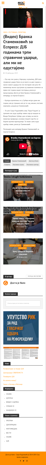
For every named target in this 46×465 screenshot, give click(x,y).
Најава (9, 394)
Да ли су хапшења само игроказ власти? (23, 189)
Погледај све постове (34, 276)
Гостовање (13, 32)
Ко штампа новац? (9, 380)
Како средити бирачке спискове (23, 252)
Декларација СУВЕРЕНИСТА (13, 373)
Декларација (11, 425)
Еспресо (7, 164)
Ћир (21, 7)
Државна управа (29, 245)
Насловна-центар (33, 164)
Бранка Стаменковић (19, 161)
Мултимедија (11, 429)
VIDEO (5, 32)
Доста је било (33, 161)
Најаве (8, 437)
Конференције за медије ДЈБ (13, 369)
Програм (9, 421)
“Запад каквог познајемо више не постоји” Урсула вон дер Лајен (23, 221)
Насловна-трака (18, 164)
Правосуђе (22, 184)
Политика (22, 32)
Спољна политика (22, 215)
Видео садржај (12, 402)
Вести (8, 433)
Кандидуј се (11, 410)
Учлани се (10, 406)
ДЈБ (7, 441)
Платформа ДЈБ (8, 376)
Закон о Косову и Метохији (12, 384)
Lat (26, 7)
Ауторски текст (17, 182)
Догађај (9, 398)
